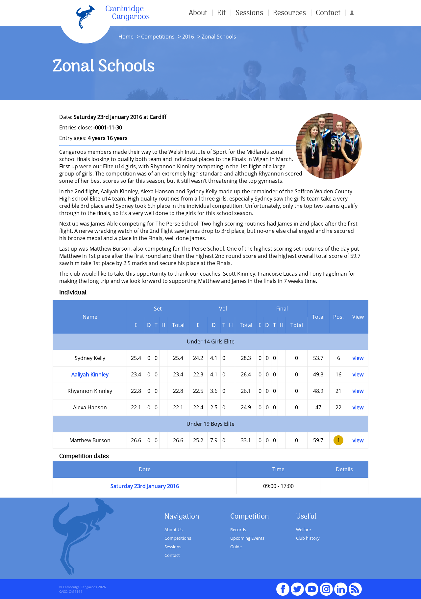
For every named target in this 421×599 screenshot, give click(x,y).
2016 (188, 36)
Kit (221, 13)
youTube (311, 586)
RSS (355, 586)
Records (238, 529)
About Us (173, 529)
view (358, 358)
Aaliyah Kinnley (90, 374)
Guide (236, 547)
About (198, 13)
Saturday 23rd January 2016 (145, 486)
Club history (308, 538)
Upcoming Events (247, 538)
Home (126, 36)
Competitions (158, 36)
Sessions (249, 13)
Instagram (326, 586)
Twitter (297, 586)
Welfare (303, 529)
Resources (289, 13)
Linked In (340, 589)
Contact (328, 13)
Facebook (282, 586)
